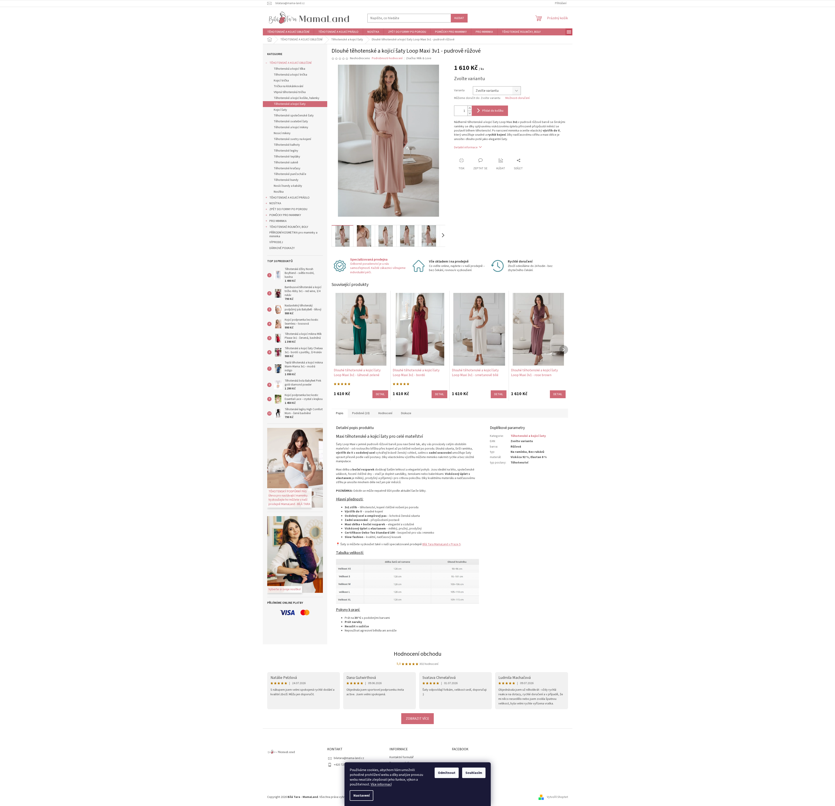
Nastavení (361, 795)
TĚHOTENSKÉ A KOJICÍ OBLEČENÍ (290, 63)
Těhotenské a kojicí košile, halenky (296, 98)
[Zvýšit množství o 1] (469, 108)
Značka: (418, 58)
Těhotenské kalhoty (287, 145)
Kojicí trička (281, 80)
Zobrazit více (417, 718)
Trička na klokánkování (288, 86)
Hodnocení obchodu (417, 654)
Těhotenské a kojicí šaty (290, 104)
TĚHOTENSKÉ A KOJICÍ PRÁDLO (289, 197)
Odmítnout (446, 772)
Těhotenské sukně (286, 162)
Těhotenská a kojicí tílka (289, 69)
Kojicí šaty (280, 110)
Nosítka (279, 192)
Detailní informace (466, 147)
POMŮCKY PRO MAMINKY (285, 215)
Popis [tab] (339, 413)
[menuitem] (288, 31)
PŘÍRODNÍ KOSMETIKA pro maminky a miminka (293, 234)
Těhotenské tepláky (287, 156)
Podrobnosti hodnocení (387, 58)
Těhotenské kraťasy (287, 168)
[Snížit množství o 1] (469, 113)
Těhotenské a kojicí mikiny (291, 127)
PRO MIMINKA (278, 221)
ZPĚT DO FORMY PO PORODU (288, 209)
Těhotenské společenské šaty (294, 115)
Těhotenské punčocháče (290, 174)
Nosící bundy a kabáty (288, 186)
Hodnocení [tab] (385, 413)
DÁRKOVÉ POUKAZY (282, 248)
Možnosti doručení (517, 98)
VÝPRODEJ (276, 242)
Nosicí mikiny (282, 133)
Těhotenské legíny (286, 151)
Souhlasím (473, 772)
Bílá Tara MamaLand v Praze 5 (441, 544)
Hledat (459, 18)
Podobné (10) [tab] (361, 413)
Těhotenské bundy (286, 180)
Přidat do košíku (492, 111)
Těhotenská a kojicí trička (290, 75)
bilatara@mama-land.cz (349, 758)
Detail (380, 394)
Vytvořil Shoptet (557, 797)
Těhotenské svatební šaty (291, 121)
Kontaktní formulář (401, 757)
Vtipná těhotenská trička (290, 92)
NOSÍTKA (275, 203)
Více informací (381, 784)
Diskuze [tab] (406, 413)
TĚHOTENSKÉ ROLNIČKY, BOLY (288, 227)
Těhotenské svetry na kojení (292, 139)
